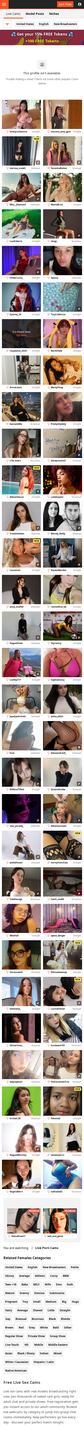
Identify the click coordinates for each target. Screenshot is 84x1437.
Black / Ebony (26, 1353)
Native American (16, 1370)
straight (65, 1310)
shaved (37, 1310)
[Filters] (7, 24)
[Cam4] (23, 4)
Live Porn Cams (46, 1248)
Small (36, 1302)
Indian (44, 1353)
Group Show (57, 1336)
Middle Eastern (58, 1345)
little (51, 1310)
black (52, 1319)
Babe (25, 1284)
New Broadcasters (65, 24)
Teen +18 (10, 1284)
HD (26, 1345)
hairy (8, 1310)
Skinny (9, 1276)
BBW (66, 1276)
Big (64, 1302)
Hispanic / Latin (44, 1362)
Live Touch (12, 1345)
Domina (39, 1293)
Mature (9, 1293)
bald (56, 1327)
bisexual (21, 1319)
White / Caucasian (16, 1362)
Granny (24, 1293)
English (44, 24)
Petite (75, 1267)
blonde (65, 1319)
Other (68, 1327)
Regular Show (14, 1336)
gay (7, 1319)
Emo (59, 1284)
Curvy (54, 1276)
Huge (75, 1302)
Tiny (25, 1302)
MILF (36, 1284)
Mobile (38, 1345)
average (22, 1310)
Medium (51, 1302)
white (44, 1327)
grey (32, 1327)
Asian (8, 1353)
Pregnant (11, 1302)
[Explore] (4, 4)
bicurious (38, 1319)
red (21, 1327)
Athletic (40, 1276)
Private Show (36, 1336)
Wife (48, 1284)
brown (9, 1327)
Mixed (58, 1353)
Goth (70, 1284)
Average (24, 1276)
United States (25, 24)
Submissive (57, 1293)
